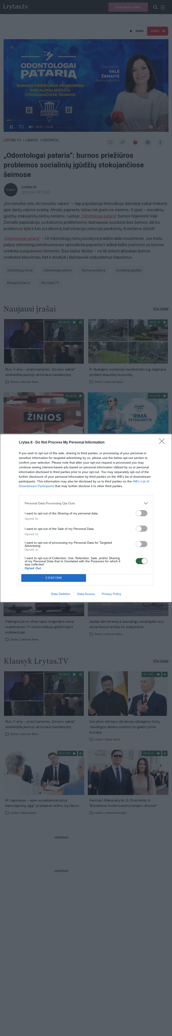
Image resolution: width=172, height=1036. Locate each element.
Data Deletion (60, 594)
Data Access (86, 594)
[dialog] (86, 518)
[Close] (163, 442)
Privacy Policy (111, 594)
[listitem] (86, 503)
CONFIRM (53, 578)
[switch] (141, 513)
